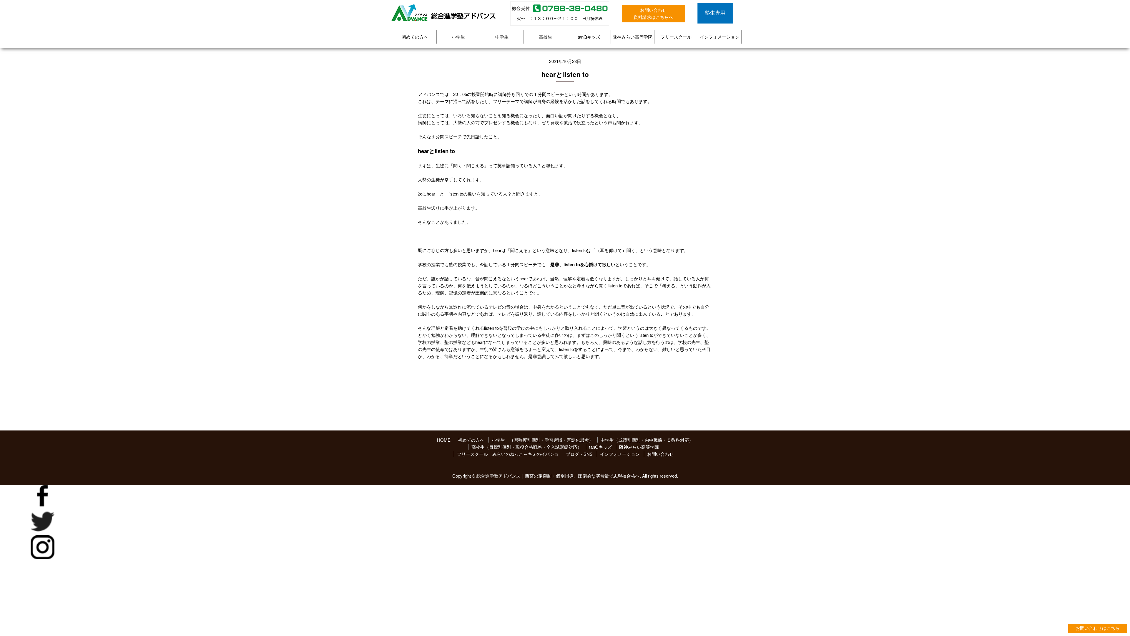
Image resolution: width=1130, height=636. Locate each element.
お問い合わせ (660, 454)
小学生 (458, 37)
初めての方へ (415, 37)
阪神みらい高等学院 (632, 37)
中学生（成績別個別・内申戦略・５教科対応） (647, 440)
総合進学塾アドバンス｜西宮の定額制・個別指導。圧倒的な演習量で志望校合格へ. (558, 476)
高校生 (545, 37)
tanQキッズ (589, 37)
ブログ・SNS (579, 454)
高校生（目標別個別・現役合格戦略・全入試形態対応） (526, 447)
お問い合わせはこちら (1098, 628)
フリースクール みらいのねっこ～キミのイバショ (508, 454)
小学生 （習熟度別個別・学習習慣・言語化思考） (542, 440)
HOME (444, 440)
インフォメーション (720, 37)
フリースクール (676, 37)
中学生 (501, 37)
